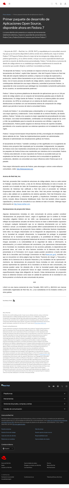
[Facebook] (58, 387)
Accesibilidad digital (6, 479)
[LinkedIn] (49, 387)
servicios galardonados (19, 424)
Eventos (49, 463)
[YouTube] (53, 387)
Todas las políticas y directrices (54, 477)
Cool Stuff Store (28, 467)
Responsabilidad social (41, 436)
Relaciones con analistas (8, 439)
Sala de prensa (39, 429)
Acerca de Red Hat (6, 463)
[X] (62, 387)
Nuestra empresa (6, 429)
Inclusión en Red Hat (6, 467)
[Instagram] (66, 387)
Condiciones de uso (29, 477)
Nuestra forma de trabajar (8, 432)
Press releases (7, 14)
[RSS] (14, 301)
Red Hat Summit (51, 467)
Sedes (2, 465)
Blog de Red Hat (51, 465)
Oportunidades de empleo (42, 439)
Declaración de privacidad (7, 477)
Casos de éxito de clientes (8, 436)
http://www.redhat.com (40, 323)
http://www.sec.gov (44, 354)
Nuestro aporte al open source (43, 432)
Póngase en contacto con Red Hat (32, 465)
